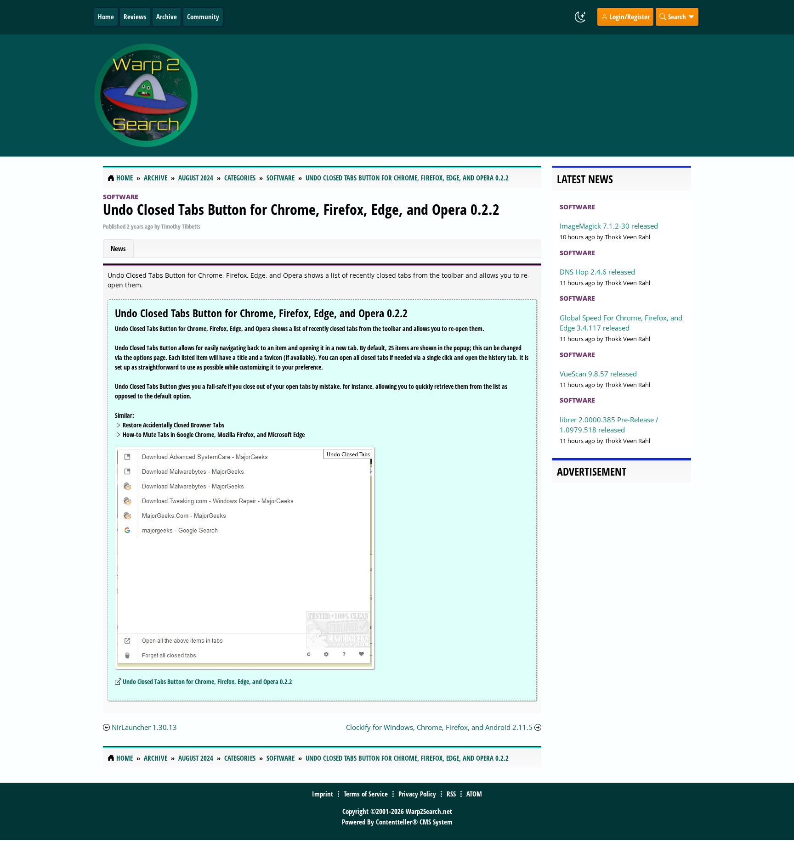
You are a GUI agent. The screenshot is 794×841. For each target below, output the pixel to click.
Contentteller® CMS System (414, 821)
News (118, 248)
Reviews (135, 16)
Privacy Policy (417, 793)
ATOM (474, 793)
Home (106, 16)
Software (120, 196)
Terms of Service (366, 793)
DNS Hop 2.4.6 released (597, 271)
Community (203, 16)
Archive (166, 16)
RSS (451, 793)
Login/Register (629, 16)
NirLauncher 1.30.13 (144, 727)
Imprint (322, 793)
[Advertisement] (452, 95)
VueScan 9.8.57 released (598, 373)
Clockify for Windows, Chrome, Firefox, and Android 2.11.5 (439, 727)
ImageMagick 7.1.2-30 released (609, 225)
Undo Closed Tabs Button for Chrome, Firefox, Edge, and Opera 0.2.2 (301, 209)
